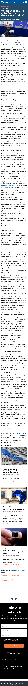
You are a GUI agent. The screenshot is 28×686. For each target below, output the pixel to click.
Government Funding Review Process (14, 664)
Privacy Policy (4, 659)
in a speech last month (12, 44)
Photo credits (19, 670)
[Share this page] (16, 599)
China (5, 523)
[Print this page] (12, 599)
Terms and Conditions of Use (10, 640)
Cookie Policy (11, 659)
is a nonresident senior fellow (18, 433)
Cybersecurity (10, 523)
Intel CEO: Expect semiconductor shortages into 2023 (13, 552)
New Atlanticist (5, 6)
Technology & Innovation (15, 577)
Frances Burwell (15, 474)
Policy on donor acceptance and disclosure (14, 666)
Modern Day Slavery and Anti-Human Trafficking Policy (14, 668)
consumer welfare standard (12, 383)
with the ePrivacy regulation (8, 187)
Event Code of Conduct (10, 670)
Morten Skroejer (14, 570)
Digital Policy (4, 575)
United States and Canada (7, 580)
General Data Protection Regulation (13, 184)
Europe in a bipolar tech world (13, 509)
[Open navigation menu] (26, 2)
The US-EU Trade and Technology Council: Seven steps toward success (12, 470)
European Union (17, 481)
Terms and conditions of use (20, 659)
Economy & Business (8, 481)
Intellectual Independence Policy (14, 661)
